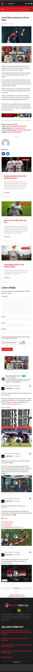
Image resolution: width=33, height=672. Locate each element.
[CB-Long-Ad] (16, 116)
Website (4, 329)
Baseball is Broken (6, 657)
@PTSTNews (10, 126)
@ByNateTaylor (17, 404)
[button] (31, 9)
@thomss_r (4, 507)
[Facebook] (28, 3)
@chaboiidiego (5, 395)
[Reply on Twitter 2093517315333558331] (2, 548)
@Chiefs (5, 518)
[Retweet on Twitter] (3, 385)
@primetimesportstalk (14, 132)
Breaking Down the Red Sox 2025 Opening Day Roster (15, 177)
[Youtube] (31, 3)
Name (4, 316)
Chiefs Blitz (8, 388)
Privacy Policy (16, 662)
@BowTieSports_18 (16, 527)
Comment (5, 296)
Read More (6, 192)
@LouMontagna (7, 524)
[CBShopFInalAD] (16, 62)
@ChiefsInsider (7, 525)
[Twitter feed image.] (16, 428)
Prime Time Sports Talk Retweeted (12, 385)
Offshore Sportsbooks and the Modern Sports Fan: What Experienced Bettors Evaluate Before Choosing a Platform (16, 632)
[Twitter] (25, 3)
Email (4, 323)
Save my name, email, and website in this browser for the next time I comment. (16, 337)
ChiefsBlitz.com (16, 595)
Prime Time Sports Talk (18, 128)
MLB (11, 24)
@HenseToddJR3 (8, 522)
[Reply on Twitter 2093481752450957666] (2, 584)
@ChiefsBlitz (17, 388)
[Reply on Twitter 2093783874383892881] (2, 494)
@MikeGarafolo (12, 400)
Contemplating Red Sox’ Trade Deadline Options (14, 266)
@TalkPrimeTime (22, 126)
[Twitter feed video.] (16, 483)
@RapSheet (6, 466)
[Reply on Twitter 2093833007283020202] (2, 449)
